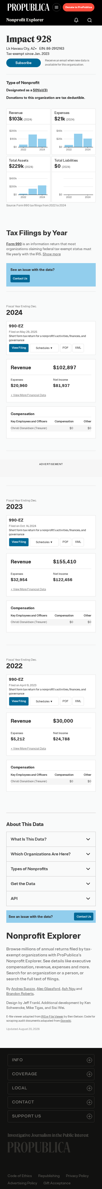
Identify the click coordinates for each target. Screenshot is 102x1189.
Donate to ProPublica (78, 7)
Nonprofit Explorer (25, 19)
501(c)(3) (40, 90)
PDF (66, 347)
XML (78, 347)
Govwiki (65, 1020)
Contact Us (20, 278)
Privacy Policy (77, 1176)
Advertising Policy (22, 1183)
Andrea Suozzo (23, 989)
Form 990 (14, 244)
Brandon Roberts (20, 993)
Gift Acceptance (57, 1183)
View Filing (19, 347)
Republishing (49, 1176)
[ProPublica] (28, 7)
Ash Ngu (68, 989)
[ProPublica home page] (39, 1147)
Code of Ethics (20, 1176)
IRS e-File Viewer (52, 1016)
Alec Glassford (48, 989)
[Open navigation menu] (56, 7)
